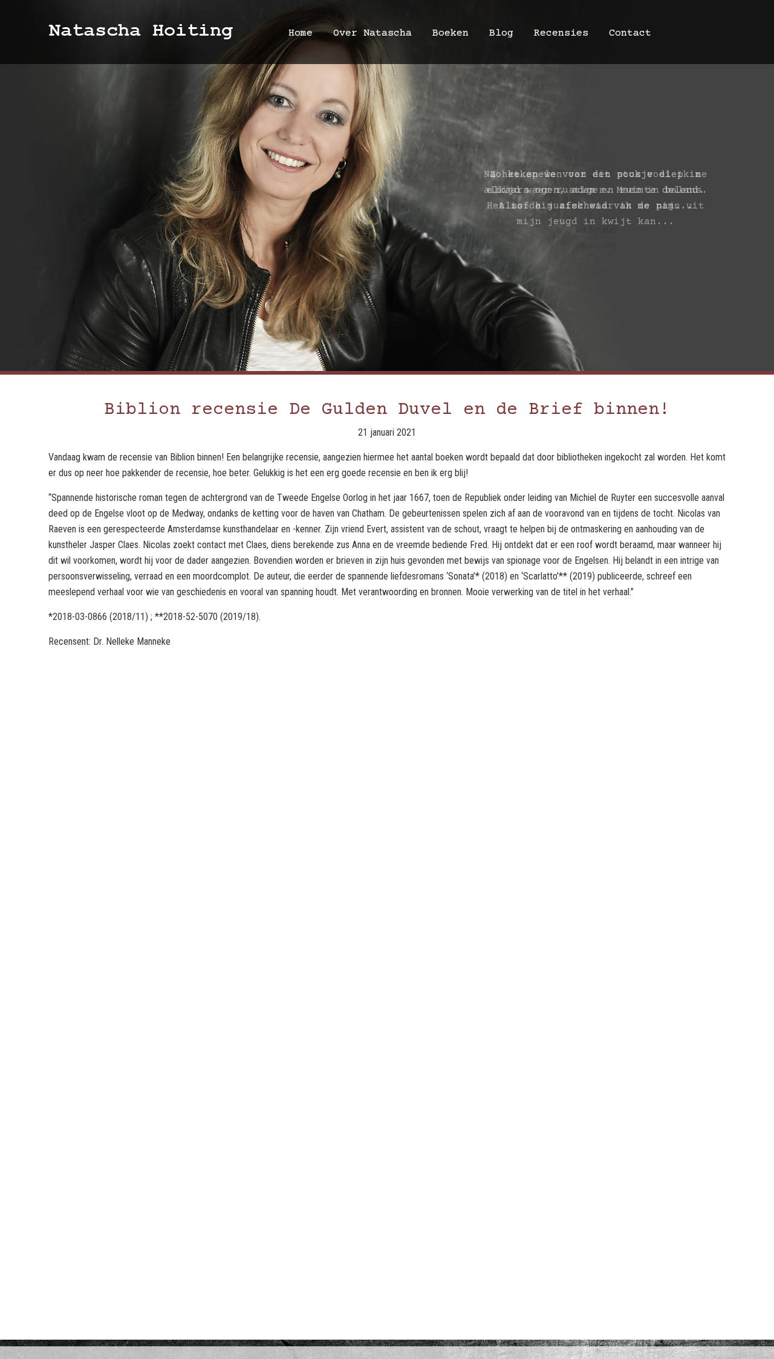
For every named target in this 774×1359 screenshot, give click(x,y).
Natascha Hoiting (140, 31)
